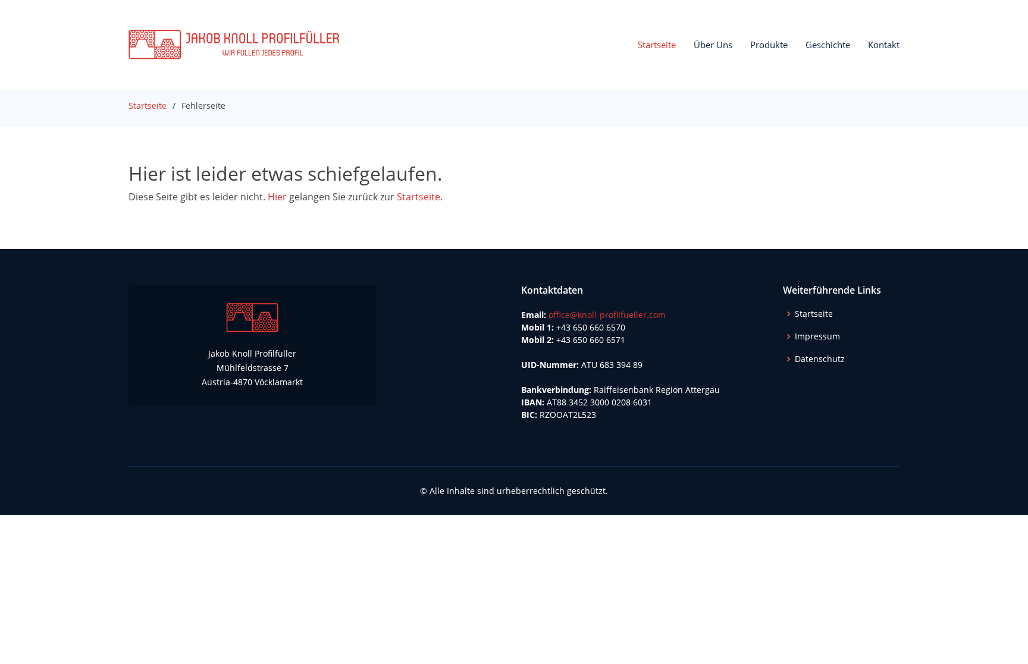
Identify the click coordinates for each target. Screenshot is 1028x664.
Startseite (657, 45)
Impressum (817, 336)
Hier (277, 196)
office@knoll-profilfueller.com (607, 314)
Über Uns (713, 45)
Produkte (769, 45)
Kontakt (884, 45)
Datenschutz (820, 359)
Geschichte (828, 45)
